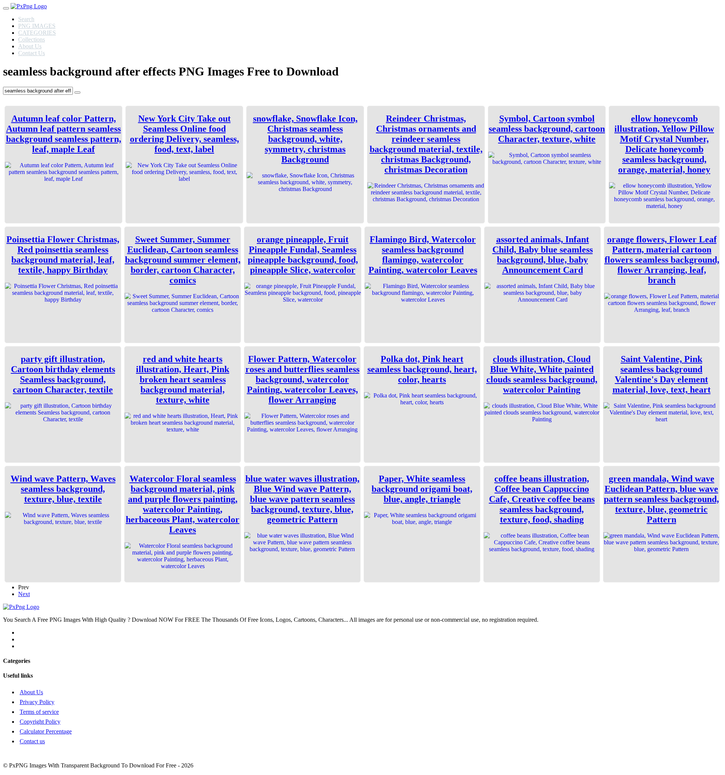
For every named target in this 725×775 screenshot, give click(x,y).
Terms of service (39, 712)
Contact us (32, 741)
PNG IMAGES (37, 26)
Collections (31, 39)
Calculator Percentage (46, 731)
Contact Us (31, 53)
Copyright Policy (40, 721)
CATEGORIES (37, 32)
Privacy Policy (37, 702)
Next (24, 594)
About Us (30, 46)
